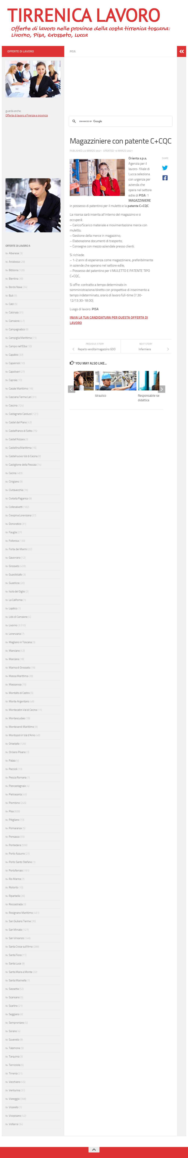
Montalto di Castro (19, 693)
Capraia (13, 380)
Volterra (13, 1124)
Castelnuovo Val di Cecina (23, 456)
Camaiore (14, 321)
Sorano (13, 1031)
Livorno (13, 625)
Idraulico (100, 395)
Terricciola (14, 1065)
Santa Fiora (15, 955)
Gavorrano (15, 557)
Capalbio (13, 354)
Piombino (14, 803)
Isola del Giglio (17, 591)
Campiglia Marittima (20, 337)
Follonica (14, 540)
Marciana (14, 659)
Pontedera (15, 845)
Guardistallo (15, 574)
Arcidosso (14, 261)
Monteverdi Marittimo (21, 726)
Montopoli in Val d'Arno (22, 735)
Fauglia (13, 532)
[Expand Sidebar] (181, 51)
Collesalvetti (16, 507)
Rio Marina (15, 879)
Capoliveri (14, 371)
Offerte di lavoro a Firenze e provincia (27, 115)
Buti (11, 295)
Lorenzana (15, 633)
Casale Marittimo (18, 388)
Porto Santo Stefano (20, 862)
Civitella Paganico (18, 498)
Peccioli (13, 769)
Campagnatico (17, 329)
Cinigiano (14, 481)
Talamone (14, 1048)
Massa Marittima (18, 676)
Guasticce (14, 583)
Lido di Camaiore (18, 617)
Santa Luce (15, 963)
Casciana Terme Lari (20, 397)
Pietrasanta (15, 794)
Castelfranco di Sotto (20, 431)
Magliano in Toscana (20, 642)
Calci (11, 304)
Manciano (14, 650)
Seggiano (14, 1014)
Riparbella (14, 896)
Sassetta (14, 989)
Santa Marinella (17, 980)
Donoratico (15, 524)
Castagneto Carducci (20, 414)
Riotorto (13, 887)
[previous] (71, 389)
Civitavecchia (16, 490)
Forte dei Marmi (18, 549)
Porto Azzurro (17, 853)
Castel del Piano (18, 422)
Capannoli (14, 363)
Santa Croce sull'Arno (21, 946)
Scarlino (13, 1005)
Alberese (14, 253)
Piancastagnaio (17, 786)
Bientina (13, 278)
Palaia (12, 760)
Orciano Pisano (17, 752)
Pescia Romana (17, 777)
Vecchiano (14, 1082)
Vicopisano (15, 1115)
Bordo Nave (15, 287)
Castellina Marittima (20, 447)
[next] (161, 389)
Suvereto (14, 1039)
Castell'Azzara (17, 439)
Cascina (13, 405)
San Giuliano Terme (20, 921)
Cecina (12, 473)
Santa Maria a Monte (20, 972)
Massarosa (15, 684)
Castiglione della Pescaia (22, 464)
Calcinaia (13, 312)
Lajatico (13, 608)
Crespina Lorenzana (20, 515)
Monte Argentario (19, 701)
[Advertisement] (120, 82)
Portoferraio (16, 870)
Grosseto (14, 566)
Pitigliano (14, 819)
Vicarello (13, 1107)
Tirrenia (13, 1073)
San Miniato (15, 929)
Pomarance (15, 828)
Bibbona (13, 270)
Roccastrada (16, 904)
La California (15, 600)
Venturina (14, 1090)
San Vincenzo (16, 938)
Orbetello (14, 743)
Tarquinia (14, 1056)
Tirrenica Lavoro (83, 14)
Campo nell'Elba (18, 346)
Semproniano (16, 1022)
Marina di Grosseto (19, 667)
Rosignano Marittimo (21, 912)
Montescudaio (17, 718)
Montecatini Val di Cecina (23, 710)
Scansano (14, 997)
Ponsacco (14, 836)
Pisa (73, 51)
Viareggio (14, 1098)
